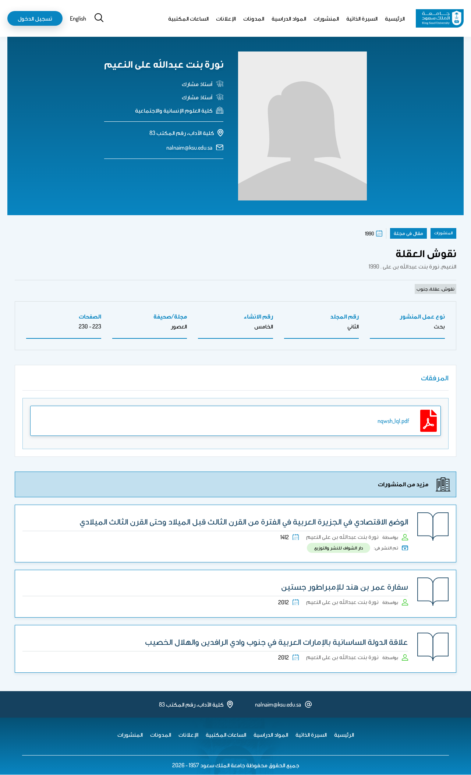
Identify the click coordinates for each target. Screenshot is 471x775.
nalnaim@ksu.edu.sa (189, 147)
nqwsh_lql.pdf (393, 420)
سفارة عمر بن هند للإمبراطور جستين (344, 586)
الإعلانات (226, 18)
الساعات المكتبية (188, 18)
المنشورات (326, 18)
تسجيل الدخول (35, 18)
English (78, 18)
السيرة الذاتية (362, 18)
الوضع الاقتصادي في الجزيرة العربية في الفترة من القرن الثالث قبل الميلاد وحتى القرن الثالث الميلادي (243, 521)
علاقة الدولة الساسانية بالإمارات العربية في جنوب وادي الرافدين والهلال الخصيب (276, 641)
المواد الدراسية (289, 18)
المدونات (253, 18)
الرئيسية (395, 18)
